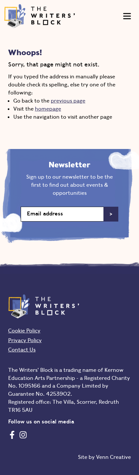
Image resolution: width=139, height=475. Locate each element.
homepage (48, 108)
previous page (68, 100)
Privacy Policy (25, 340)
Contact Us (22, 349)
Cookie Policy (24, 330)
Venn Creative (113, 457)
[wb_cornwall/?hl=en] (23, 434)
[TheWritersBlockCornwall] (12, 434)
